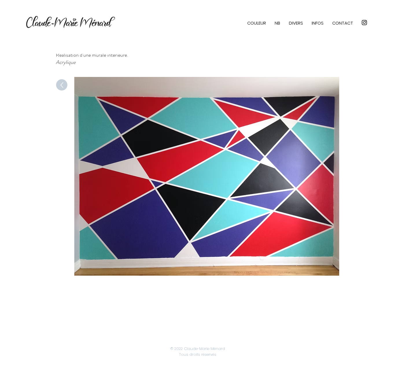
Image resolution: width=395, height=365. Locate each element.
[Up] (61, 85)
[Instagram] (364, 22)
